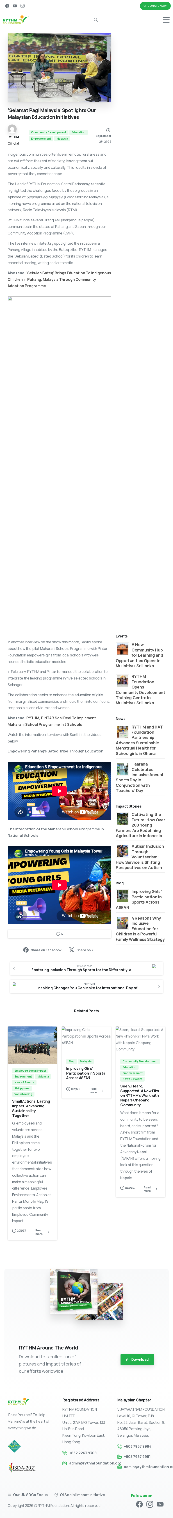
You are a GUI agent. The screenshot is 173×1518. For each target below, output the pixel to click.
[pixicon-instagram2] (150, 1504)
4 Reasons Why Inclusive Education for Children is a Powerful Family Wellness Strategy (140, 928)
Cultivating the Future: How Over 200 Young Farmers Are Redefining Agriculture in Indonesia (140, 825)
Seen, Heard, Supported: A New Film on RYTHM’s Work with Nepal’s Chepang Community (139, 1096)
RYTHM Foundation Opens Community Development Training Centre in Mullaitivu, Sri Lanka (140, 689)
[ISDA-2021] (27, 1467)
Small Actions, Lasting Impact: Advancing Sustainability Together (31, 1108)
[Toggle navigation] (166, 20)
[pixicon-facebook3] (139, 1504)
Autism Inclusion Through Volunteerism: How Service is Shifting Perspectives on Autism (140, 856)
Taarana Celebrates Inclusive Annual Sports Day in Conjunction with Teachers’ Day (139, 777)
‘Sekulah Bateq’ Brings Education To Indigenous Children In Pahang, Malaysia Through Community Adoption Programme (59, 279)
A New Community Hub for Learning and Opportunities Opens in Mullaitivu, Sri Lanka (139, 655)
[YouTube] (15, 6)
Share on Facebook (46, 950)
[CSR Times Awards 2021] (17, 1446)
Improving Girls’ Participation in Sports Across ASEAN (139, 899)
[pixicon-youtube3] (160, 1504)
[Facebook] (7, 6)
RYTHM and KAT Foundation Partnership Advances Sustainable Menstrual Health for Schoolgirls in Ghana (139, 740)
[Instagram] (22, 6)
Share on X (85, 950)
